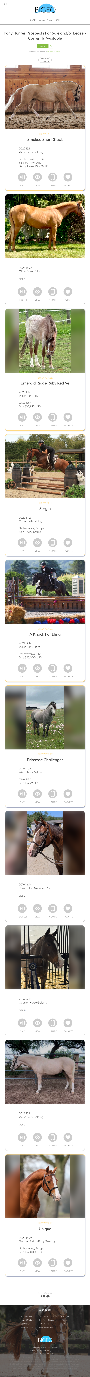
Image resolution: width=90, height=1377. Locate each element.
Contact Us (25, 1324)
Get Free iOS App (46, 1320)
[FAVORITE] (68, 177)
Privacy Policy (50, 1353)
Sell (49, 1347)
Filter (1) (42, 46)
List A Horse (44, 1324)
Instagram (65, 1316)
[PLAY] (22, 177)
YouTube (65, 1320)
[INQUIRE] (52, 177)
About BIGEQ (26, 1316)
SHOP (32, 20)
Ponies (50, 20)
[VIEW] (37, 177)
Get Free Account (46, 1316)
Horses (41, 20)
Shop (44, 1347)
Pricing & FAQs (27, 1327)
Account (55, 1347)
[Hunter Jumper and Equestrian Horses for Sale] (45, 17)
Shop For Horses (46, 1327)
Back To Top (36, 1347)
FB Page (65, 1324)
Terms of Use (39, 1353)
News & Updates (27, 1320)
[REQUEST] (22, 291)
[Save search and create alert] (51, 46)
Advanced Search (53, 52)
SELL (58, 20)
